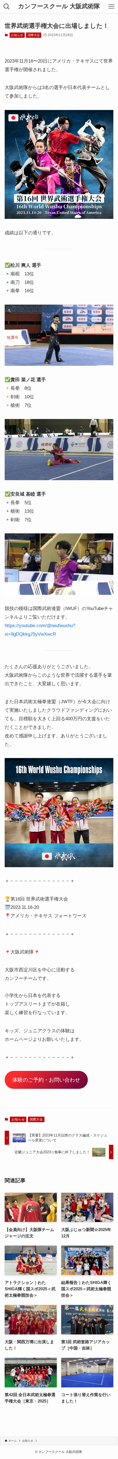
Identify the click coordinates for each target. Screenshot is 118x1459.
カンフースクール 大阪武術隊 (59, 7)
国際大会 (34, 35)
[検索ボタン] (6, 6)
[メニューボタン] (111, 6)
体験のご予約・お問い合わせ (46, 1080)
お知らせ (17, 35)
